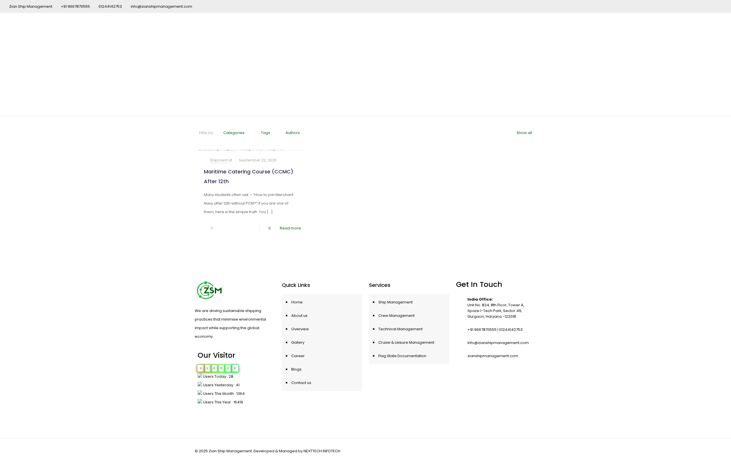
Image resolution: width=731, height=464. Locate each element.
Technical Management (400, 329)
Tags (265, 132)
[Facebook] (688, 6)
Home (297, 302)
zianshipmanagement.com (492, 356)
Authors (293, 132)
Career (298, 356)
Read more (290, 228)
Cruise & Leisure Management (406, 342)
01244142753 (110, 6)
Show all (524, 132)
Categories (233, 132)
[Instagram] (711, 6)
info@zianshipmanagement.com (161, 6)
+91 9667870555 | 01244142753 (495, 329)
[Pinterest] (703, 6)
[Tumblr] (719, 6)
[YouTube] (696, 6)
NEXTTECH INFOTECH (322, 451)
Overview (300, 329)
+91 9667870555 (75, 6)
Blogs (296, 369)
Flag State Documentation (402, 356)
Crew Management (396, 315)
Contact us (301, 382)
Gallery (297, 342)
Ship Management (395, 302)
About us (299, 315)
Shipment (219, 160)
